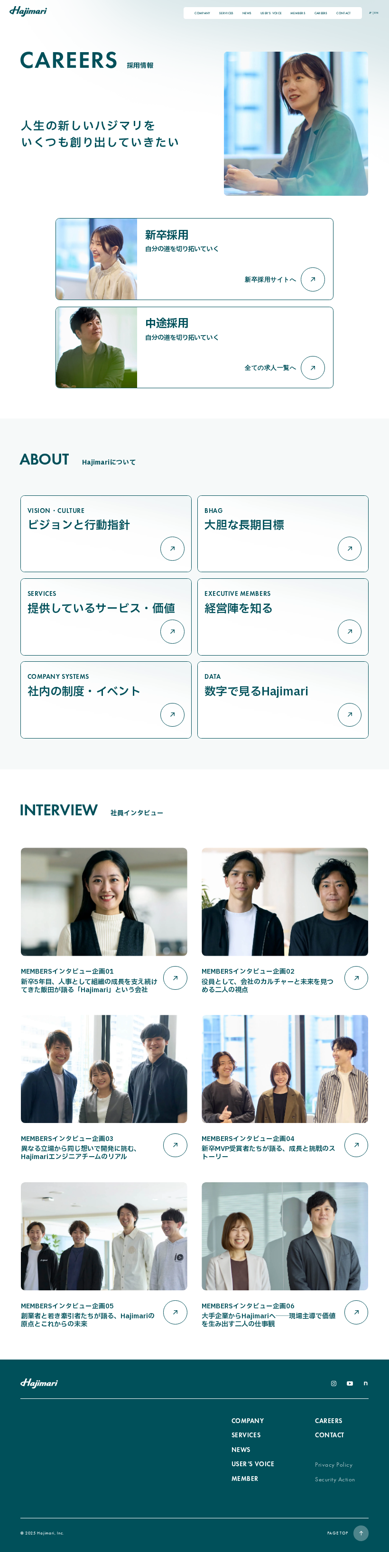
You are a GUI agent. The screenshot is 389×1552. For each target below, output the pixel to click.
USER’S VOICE (270, 13)
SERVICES (226, 13)
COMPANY (202, 13)
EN (376, 13)
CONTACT (343, 13)
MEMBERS (298, 13)
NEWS (246, 13)
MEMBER (245, 1479)
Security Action (335, 1479)
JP (370, 13)
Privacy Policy (333, 1464)
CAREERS (321, 13)
